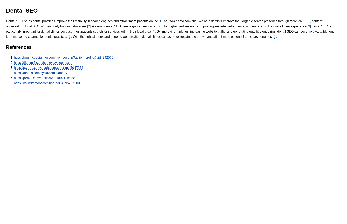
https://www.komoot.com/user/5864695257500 (47, 83)
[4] (153, 31)
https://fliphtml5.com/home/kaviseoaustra (43, 62)
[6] (274, 36)
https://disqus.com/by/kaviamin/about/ (40, 73)
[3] (309, 26)
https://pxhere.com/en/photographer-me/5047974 (48, 67)
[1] (160, 21)
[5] (69, 36)
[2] (89, 26)
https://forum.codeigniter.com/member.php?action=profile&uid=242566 (63, 57)
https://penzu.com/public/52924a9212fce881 (45, 78)
